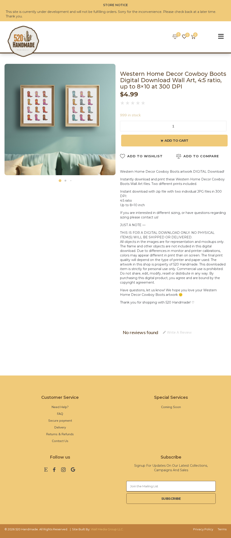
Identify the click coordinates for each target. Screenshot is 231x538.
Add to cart (176, 140)
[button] (60, 180)
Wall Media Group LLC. (107, 529)
